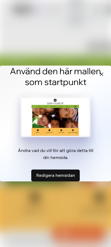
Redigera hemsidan (55, 175)
